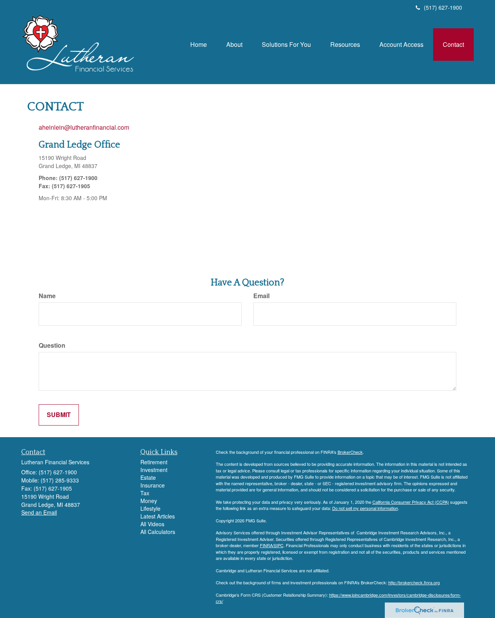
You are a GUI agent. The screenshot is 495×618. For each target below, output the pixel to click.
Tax (144, 493)
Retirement (153, 462)
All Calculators (157, 532)
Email (261, 296)
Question (52, 345)
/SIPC (278, 545)
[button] (234, 44)
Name (47, 296)
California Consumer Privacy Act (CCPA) (410, 502)
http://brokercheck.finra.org (414, 582)
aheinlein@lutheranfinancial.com (84, 127)
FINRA (266, 545)
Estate (148, 477)
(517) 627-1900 (443, 7)
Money (148, 501)
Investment (153, 470)
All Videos (152, 524)
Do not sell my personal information (365, 508)
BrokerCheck (350, 452)
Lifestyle (150, 508)
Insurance (152, 485)
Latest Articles (157, 516)
